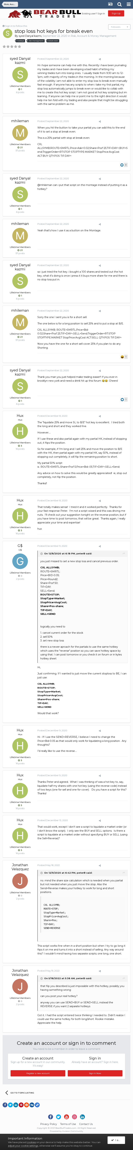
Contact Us (86, 1124)
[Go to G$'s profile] (20, 561)
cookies (31, 1142)
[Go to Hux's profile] (20, 431)
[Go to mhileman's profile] (20, 133)
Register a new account (38, 1073)
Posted (53, 58)
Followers (115, 27)
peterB (80, 553)
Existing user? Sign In (93, 13)
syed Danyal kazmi (30, 35)
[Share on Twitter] (10, 1104)
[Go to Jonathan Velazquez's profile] (20, 881)
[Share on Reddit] (26, 1104)
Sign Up (116, 13)
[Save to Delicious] (37, 1104)
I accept (119, 1140)
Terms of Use (68, 1124)
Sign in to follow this (16, 26)
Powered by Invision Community (66, 1131)
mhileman (20, 121)
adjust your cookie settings (23, 1145)
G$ (20, 546)
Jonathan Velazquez (20, 867)
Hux (20, 416)
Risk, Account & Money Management (93, 35)
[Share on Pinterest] (21, 1104)
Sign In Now (95, 1073)
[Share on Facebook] (5, 1104)
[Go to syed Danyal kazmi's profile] (7, 33)
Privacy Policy (48, 1124)
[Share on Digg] (31, 1104)
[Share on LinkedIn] (15, 1104)
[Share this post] (100, 59)
